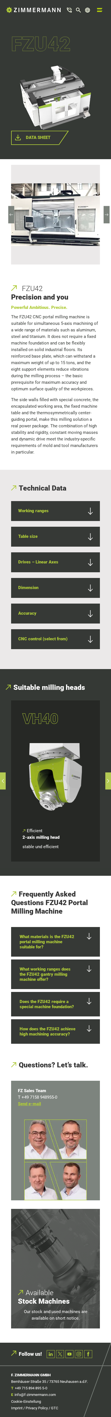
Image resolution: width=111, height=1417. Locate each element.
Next (106, 215)
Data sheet (38, 137)
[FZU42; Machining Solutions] (55, 214)
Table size (28, 536)
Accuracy (27, 613)
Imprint (16, 1408)
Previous (11, 215)
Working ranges (33, 510)
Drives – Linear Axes (38, 562)
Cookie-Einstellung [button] (26, 1401)
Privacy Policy (37, 1408)
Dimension (28, 587)
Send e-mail (29, 1103)
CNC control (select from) (42, 638)
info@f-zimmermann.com (35, 1395)
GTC (54, 1408)
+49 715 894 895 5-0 (31, 1388)
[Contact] (69, 10)
